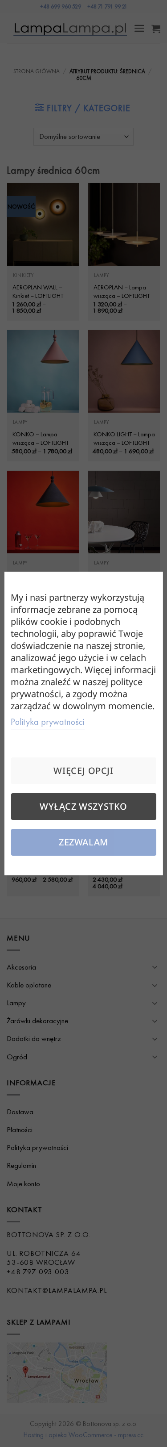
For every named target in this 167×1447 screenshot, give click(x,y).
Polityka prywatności (47, 722)
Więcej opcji (83, 771)
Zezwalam (83, 842)
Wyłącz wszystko (83, 806)
